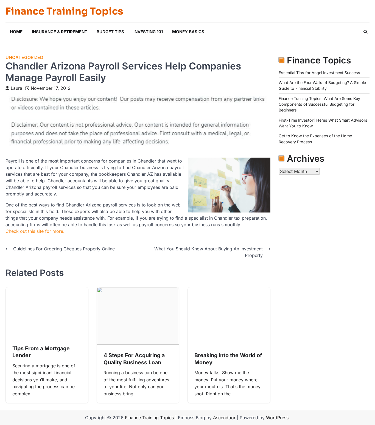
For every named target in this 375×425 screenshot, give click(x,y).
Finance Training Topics (64, 11)
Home (16, 31)
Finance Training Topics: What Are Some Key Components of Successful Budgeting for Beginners (319, 104)
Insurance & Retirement (59, 31)
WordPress (277, 417)
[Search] (365, 32)
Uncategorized (24, 57)
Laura (16, 88)
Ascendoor (224, 417)
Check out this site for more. (35, 231)
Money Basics (188, 31)
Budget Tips (110, 31)
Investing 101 (148, 31)
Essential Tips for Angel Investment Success (319, 72)
